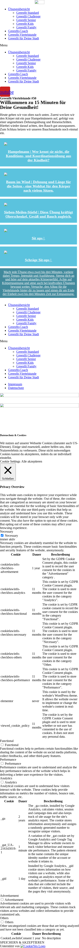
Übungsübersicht (19, 9)
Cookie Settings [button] (10, 461)
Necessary (11, 535)
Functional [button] (7, 741)
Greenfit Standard (27, 12)
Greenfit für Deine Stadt (23, 38)
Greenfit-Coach (18, 31)
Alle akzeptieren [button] (31, 461)
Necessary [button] (6, 531)
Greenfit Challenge (28, 16)
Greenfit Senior (26, 20)
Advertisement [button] (9, 895)
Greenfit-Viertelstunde (22, 34)
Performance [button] (8, 759)
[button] (39, 45)
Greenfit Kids (25, 23)
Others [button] (4, 918)
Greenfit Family (26, 27)
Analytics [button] (6, 778)
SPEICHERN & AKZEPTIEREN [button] (22, 942)
